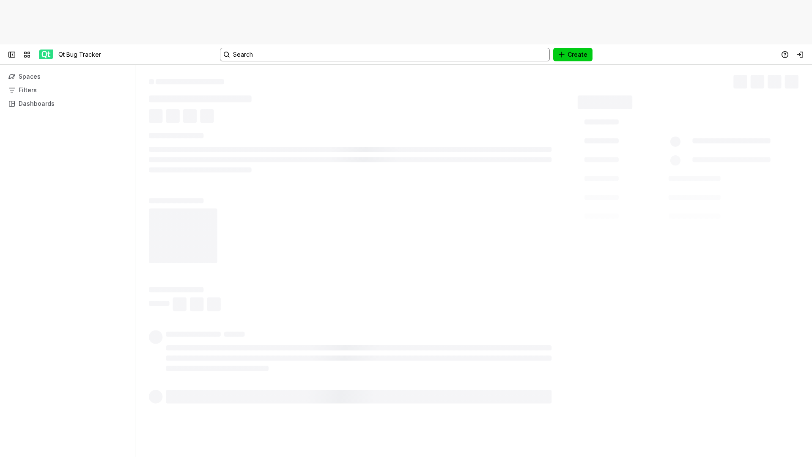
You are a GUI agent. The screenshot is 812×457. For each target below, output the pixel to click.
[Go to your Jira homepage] (46, 54)
